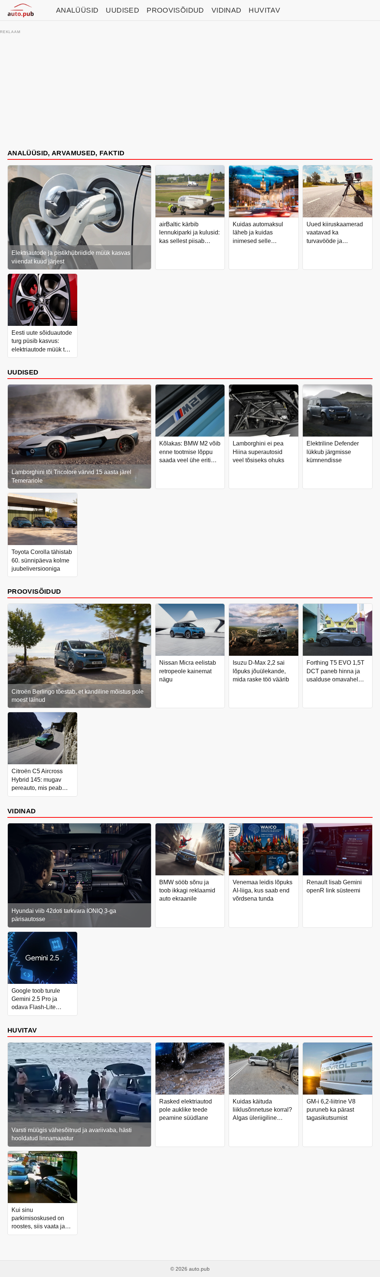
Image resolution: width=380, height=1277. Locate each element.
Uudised (122, 10)
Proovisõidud (175, 10)
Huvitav (264, 10)
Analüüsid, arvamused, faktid (65, 153)
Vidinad (227, 10)
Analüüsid (77, 10)
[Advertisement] (190, 88)
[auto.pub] (20, 10)
